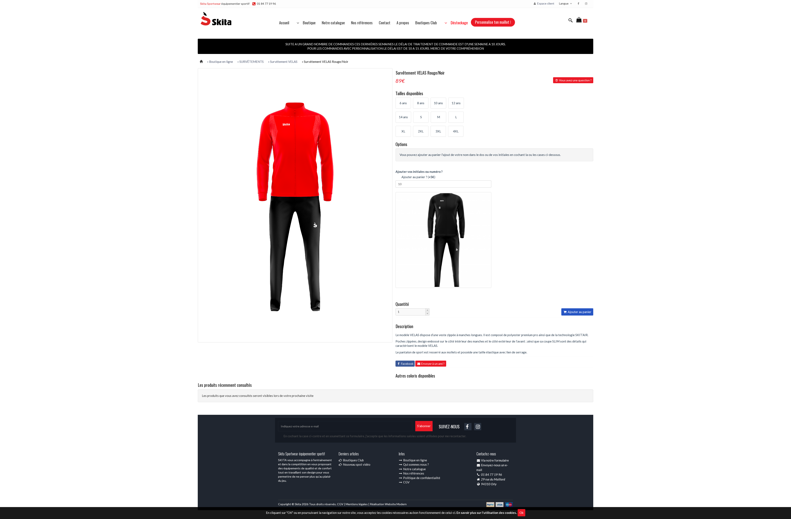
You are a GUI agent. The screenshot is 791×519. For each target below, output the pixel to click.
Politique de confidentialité (421, 478)
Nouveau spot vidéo (356, 464)
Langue (564, 3)
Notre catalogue (333, 22)
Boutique (308, 22)
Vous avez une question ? (575, 80)
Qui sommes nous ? (416, 464)
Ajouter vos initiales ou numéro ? (419, 171)
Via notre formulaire (495, 460)
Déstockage (458, 22)
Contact (384, 22)
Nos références (362, 22)
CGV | (341, 504)
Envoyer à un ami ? (433, 363)
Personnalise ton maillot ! (493, 22)
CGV (406, 482)
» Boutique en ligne (220, 61)
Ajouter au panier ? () (417, 177)
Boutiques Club (426, 22)
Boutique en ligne (415, 460)
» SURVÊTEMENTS (250, 61)
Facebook (406, 363)
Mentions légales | (358, 504)
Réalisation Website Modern (388, 504)
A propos (403, 22)
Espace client (545, 3)
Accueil (284, 22)
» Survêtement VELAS (282, 61)
